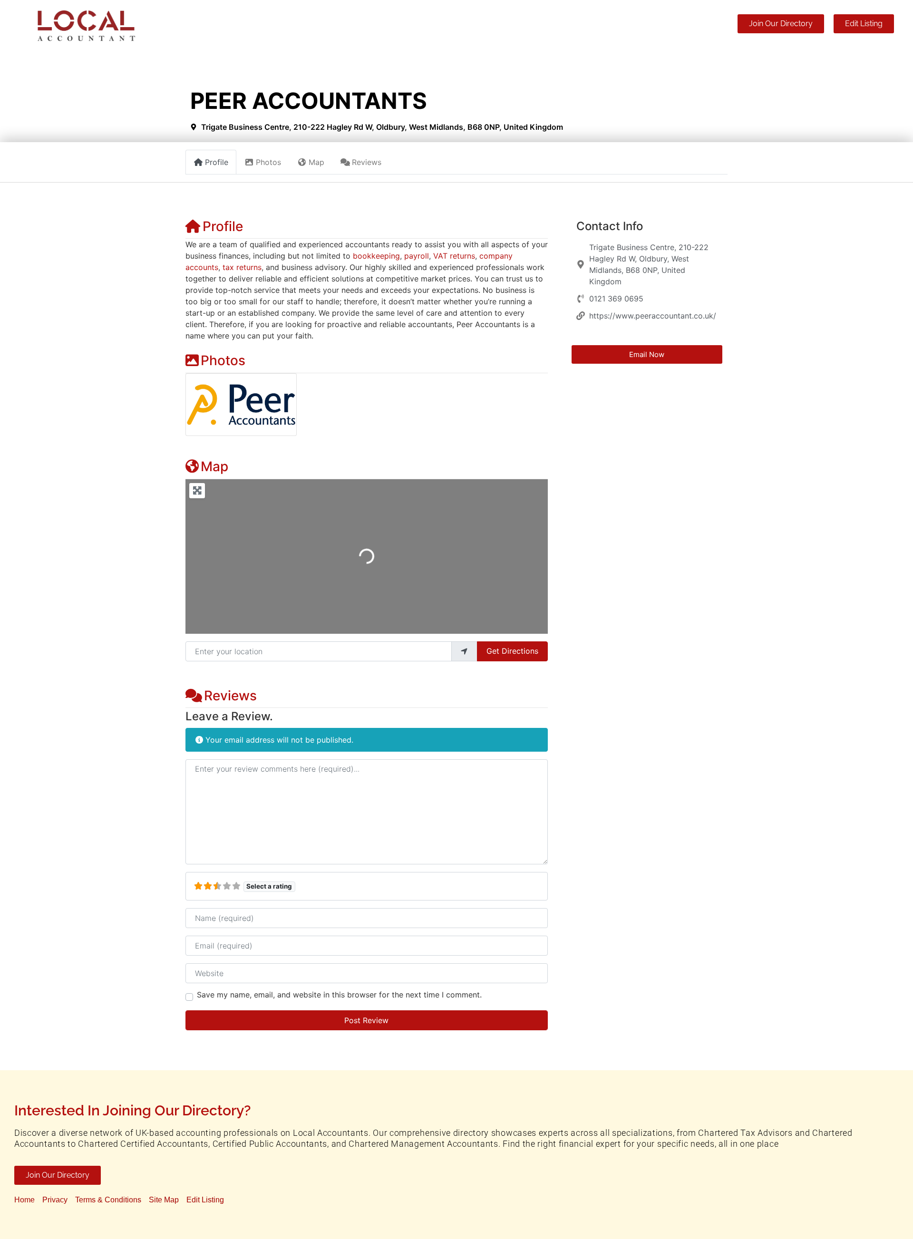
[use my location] (464, 651)
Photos (223, 360)
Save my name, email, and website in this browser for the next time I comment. (339, 994)
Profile (223, 226)
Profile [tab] (216, 162)
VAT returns (454, 256)
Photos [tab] (268, 162)
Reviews (230, 695)
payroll (416, 256)
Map (214, 466)
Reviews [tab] (366, 162)
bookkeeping (376, 256)
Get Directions (512, 651)
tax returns (242, 267)
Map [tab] (316, 162)
